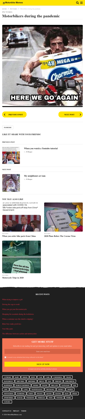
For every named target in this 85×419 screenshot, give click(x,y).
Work (68, 398)
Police (39, 393)
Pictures (7, 12)
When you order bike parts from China (19, 236)
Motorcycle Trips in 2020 (13, 277)
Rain (66, 393)
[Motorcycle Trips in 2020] (21, 257)
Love (26, 389)
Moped (70, 389)
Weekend (30, 398)
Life (5, 389)
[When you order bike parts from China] (21, 217)
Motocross (8, 393)
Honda (35, 385)
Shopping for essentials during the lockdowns (18, 314)
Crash (68, 377)
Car (40, 377)
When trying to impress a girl (12, 299)
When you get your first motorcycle (14, 309)
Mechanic (50, 389)
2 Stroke (7, 377)
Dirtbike (31, 381)
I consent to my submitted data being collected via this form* (25, 357)
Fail (49, 381)
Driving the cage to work (11, 304)
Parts (31, 393)
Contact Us (6, 411)
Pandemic (8, 127)
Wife (51, 398)
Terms (23, 411)
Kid (74, 385)
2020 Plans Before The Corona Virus (60, 236)
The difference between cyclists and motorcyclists (19, 333)
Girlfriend (69, 381)
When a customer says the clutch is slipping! (17, 319)
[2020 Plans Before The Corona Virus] (63, 217)
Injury (44, 385)
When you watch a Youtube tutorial (41, 148)
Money (61, 389)
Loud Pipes (15, 389)
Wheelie (41, 398)
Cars (47, 377)
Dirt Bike (20, 381)
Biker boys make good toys (11, 324)
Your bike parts (7, 329)
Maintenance (37, 389)
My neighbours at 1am (34, 175)
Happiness (8, 385)
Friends (58, 381)
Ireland (54, 385)
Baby (17, 377)
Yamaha (7, 402)
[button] (77, 3)
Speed (74, 393)
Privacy (16, 411)
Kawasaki (65, 385)
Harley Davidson (22, 385)
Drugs (41, 381)
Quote (49, 393)
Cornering (57, 377)
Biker (25, 377)
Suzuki (19, 398)
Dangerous (8, 381)
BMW (33, 377)
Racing (58, 393)
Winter (59, 398)
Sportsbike (8, 398)
